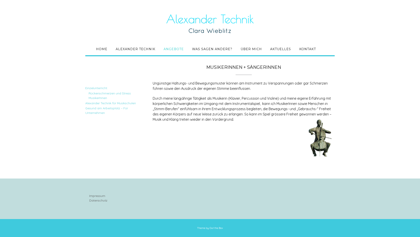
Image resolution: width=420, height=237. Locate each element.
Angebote (174, 49)
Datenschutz (98, 200)
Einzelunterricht (96, 88)
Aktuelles (280, 49)
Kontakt (307, 49)
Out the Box (216, 228)
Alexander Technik (135, 49)
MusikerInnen (98, 98)
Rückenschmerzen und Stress (110, 93)
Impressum (97, 196)
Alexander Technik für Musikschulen (110, 103)
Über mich (251, 49)
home (101, 49)
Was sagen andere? (212, 49)
